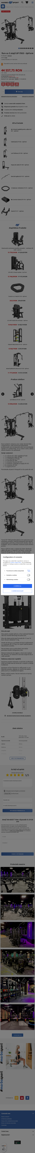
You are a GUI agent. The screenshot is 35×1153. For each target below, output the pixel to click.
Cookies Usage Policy (15, 562)
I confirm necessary (17, 591)
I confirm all (17, 586)
